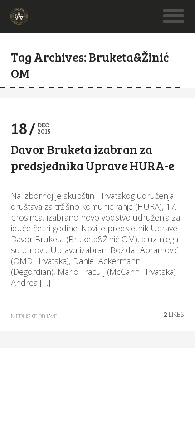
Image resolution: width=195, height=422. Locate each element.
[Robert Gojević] (19, 20)
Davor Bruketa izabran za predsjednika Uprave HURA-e (92, 157)
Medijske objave (34, 316)
